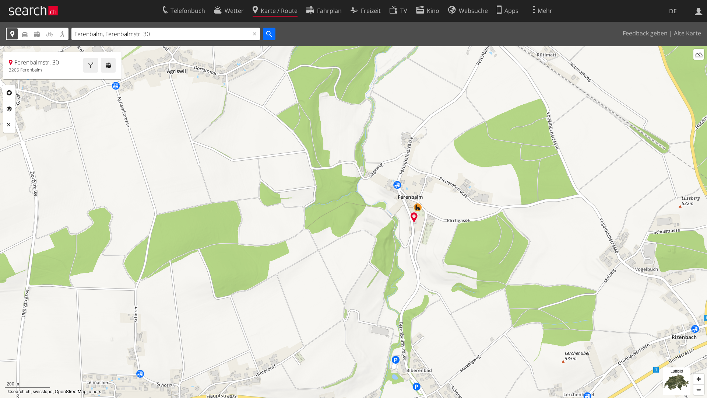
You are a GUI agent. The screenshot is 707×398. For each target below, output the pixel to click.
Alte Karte (687, 33)
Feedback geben (645, 33)
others (95, 391)
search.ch (21, 391)
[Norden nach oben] (698, 68)
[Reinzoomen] (698, 379)
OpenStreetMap (71, 391)
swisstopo (43, 391)
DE (673, 11)
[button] (414, 217)
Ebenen (9, 109)
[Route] (90, 65)
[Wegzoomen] (698, 389)
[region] (353, 222)
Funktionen (9, 125)
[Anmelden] (698, 10)
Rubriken (9, 93)
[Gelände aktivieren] (698, 54)
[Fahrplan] (108, 65)
